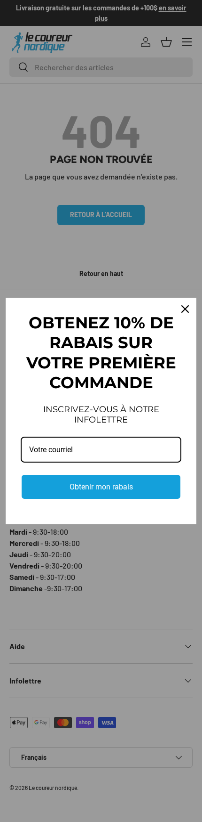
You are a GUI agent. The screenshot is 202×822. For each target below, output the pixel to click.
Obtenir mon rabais (101, 486)
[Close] (185, 309)
